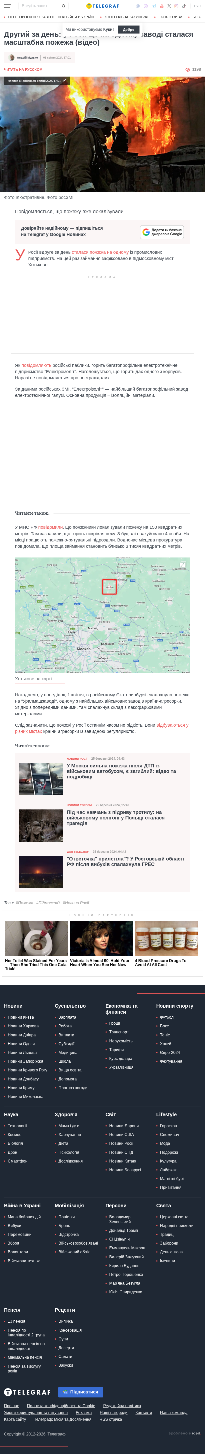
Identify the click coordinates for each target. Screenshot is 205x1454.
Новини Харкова (23, 1026)
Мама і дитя (69, 1126)
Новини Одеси (21, 1044)
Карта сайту (15, 1419)
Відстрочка (68, 1234)
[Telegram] (154, 6)
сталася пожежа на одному (100, 252)
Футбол (167, 1017)
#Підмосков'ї (48, 903)
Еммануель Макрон (127, 1248)
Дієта (63, 1143)
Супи (63, 1339)
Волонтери (18, 1252)
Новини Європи (79, 805)
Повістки (66, 1217)
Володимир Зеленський (120, 1219)
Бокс (164, 1026)
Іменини (167, 1261)
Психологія (68, 1152)
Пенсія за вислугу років (24, 1368)
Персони (116, 1205)
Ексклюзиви (170, 17)
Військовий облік (74, 1252)
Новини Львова (22, 1052)
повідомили (50, 527)
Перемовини (20, 1234)
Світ (111, 1114)
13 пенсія (16, 1321)
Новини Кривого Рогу (27, 1070)
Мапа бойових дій (24, 1217)
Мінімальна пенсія (25, 1357)
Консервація (70, 1330)
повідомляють (36, 365)
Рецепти (65, 1310)
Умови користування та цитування (36, 1412)
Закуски (65, 1365)
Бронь (64, 1226)
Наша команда (174, 1412)
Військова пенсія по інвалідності (26, 1346)
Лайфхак (168, 1170)
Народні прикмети (177, 1226)
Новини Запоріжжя (25, 1061)
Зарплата (67, 1017)
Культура (168, 1161)
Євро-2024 (170, 1052)
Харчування (69, 1134)
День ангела (171, 1252)
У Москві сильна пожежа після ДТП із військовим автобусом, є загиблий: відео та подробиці (121, 771)
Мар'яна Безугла (124, 1283)
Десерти (66, 1348)
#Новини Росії (76, 903)
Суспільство (70, 1006)
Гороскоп (168, 1126)
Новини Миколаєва (26, 1096)
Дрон (12, 1152)
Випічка (65, 1321)
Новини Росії (77, 758)
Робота (65, 1026)
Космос (14, 1134)
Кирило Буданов (124, 1266)
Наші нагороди (114, 1412)
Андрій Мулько (27, 57)
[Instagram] (176, 6)
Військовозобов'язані (78, 1243)
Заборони (169, 1243)
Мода (165, 1143)
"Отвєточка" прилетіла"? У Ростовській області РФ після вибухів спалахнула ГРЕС (125, 861)
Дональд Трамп (123, 1230)
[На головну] (102, 6)
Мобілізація (69, 1205)
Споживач (169, 1134)
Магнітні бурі (172, 1179)
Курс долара (120, 1058)
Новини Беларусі (125, 1170)
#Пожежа (24, 903)
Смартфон (18, 1161)
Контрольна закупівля (126, 17)
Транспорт (119, 1032)
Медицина (68, 1052)
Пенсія (12, 1310)
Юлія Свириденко (125, 1292)
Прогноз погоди (73, 1088)
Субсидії (66, 1044)
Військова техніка (24, 1261)
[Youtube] (162, 6)
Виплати (66, 1035)
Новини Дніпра (22, 1035)
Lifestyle (166, 1114)
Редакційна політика (122, 1406)
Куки (107, 29)
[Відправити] (63, 6)
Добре (128, 30)
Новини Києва (21, 1017)
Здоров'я (66, 1114)
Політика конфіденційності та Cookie (61, 1406)
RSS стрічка (111, 1419)
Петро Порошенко (126, 1274)
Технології (17, 1126)
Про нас (11, 1406)
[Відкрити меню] (7, 6)
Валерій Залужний (126, 1257)
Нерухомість (120, 1041)
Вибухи (14, 1226)
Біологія (15, 1143)
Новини (13, 1006)
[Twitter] (169, 6)
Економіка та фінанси (122, 1009)
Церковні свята (174, 1217)
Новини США (121, 1134)
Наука (11, 1114)
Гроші (114, 1023)
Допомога (67, 1079)
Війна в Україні (22, 1205)
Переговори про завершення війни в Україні (51, 17)
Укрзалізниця (121, 1067)
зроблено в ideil (184, 1433)
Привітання (171, 1187)
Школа (64, 1061)
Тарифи (116, 1050)
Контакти (144, 1412)
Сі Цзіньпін (119, 1239)
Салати (65, 1356)
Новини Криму (21, 1088)
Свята (163, 1205)
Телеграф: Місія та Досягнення (63, 1419)
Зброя (13, 1243)
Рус (197, 6)
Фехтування (171, 1061)
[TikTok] (184, 6)
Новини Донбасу (23, 1079)
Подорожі (169, 1152)
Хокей (165, 1044)
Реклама (84, 1412)
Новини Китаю (122, 1161)
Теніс (165, 1035)
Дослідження (70, 1161)
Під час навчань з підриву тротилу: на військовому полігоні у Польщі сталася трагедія (116, 817)
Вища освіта (70, 1070)
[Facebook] (138, 6)
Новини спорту (174, 1006)
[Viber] (146, 6)
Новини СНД (121, 1152)
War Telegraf (78, 851)
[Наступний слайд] (200, 17)
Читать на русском (23, 70)
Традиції (168, 1234)
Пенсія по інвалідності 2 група (26, 1332)
